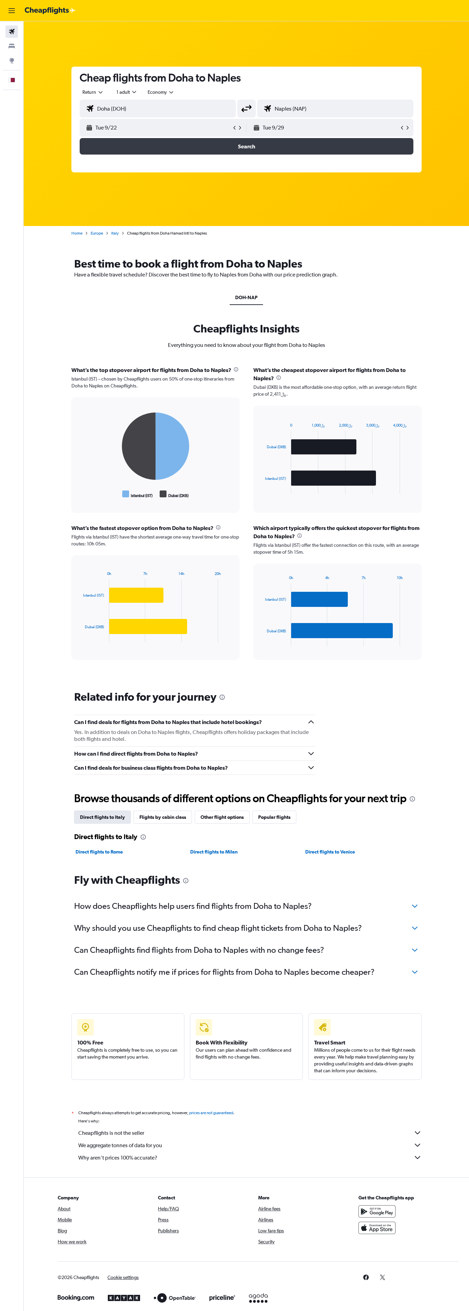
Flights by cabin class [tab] (162, 817)
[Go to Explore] (12, 60)
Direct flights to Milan (214, 852)
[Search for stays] (12, 46)
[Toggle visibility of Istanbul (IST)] (137, 494)
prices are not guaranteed (211, 1112)
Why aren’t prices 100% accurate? (117, 1157)
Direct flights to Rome (99, 852)
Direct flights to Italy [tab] (102, 817)
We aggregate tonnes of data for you (120, 1145)
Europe (97, 233)
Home (76, 233)
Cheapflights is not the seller (111, 1133)
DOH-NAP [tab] (246, 297)
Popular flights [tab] (274, 817)
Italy (115, 233)
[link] (366, 1277)
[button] (11, 10)
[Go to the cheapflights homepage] (50, 10)
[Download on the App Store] (377, 1228)
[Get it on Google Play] (377, 1211)
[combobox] (93, 92)
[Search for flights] (12, 31)
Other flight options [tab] (222, 817)
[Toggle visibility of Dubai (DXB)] (174, 494)
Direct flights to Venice (330, 852)
